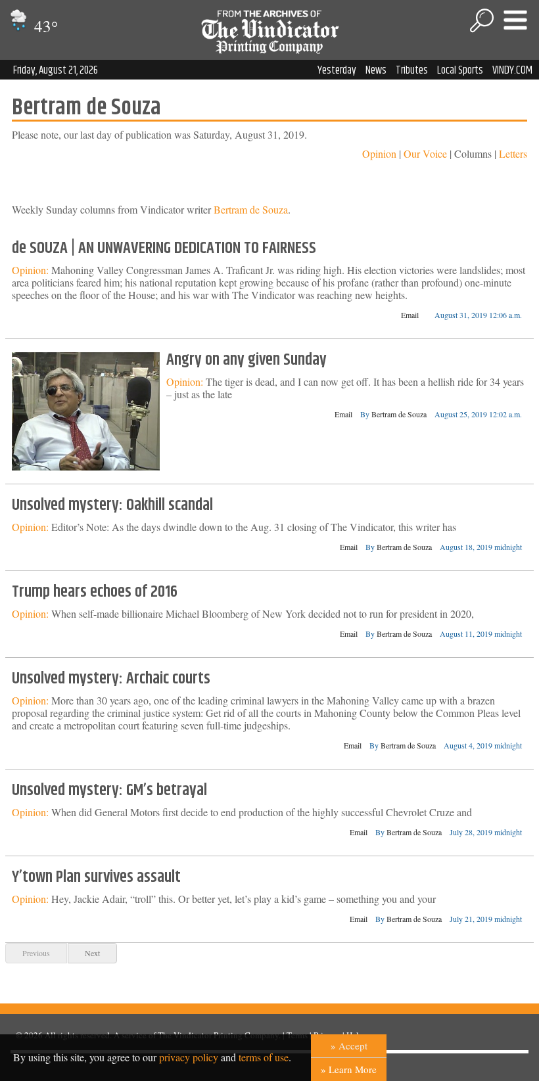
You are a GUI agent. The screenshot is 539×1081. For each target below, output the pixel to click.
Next (92, 953)
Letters (513, 153)
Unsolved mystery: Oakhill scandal (112, 505)
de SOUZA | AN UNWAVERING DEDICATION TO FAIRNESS (164, 248)
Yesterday (336, 70)
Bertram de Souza (251, 209)
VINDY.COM (512, 70)
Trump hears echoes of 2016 (94, 592)
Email (410, 315)
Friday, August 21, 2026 (55, 70)
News (376, 70)
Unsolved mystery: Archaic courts (111, 678)
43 (44, 26)
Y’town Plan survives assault (96, 877)
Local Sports (460, 70)
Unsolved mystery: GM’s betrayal (109, 790)
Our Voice (425, 153)
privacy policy (188, 1057)
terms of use (264, 1057)
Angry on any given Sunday (246, 360)
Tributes (412, 70)
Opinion (379, 153)
